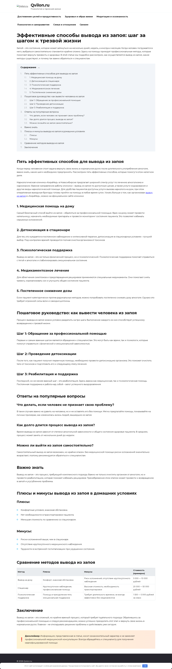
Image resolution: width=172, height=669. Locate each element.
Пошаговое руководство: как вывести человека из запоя (54, 96)
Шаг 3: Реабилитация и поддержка (47, 108)
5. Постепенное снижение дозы (45, 92)
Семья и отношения (64, 24)
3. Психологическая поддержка (45, 85)
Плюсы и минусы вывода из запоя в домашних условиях (54, 131)
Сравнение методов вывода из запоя (44, 143)
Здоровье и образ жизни (79, 16)
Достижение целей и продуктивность (39, 16)
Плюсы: (33, 135)
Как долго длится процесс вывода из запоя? (51, 119)
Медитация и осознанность (112, 16)
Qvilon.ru (40, 5)
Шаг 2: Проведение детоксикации (46, 104)
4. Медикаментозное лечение (45, 88)
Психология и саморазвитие (33, 24)
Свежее (84, 24)
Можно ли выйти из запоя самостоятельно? (51, 123)
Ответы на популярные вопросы (41, 112)
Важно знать (31, 127)
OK (145, 666)
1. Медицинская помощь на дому (46, 77)
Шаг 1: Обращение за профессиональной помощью (55, 100)
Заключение (31, 147)
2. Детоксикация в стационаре (44, 81)
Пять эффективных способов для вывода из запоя (51, 73)
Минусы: (34, 139)
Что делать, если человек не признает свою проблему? (57, 115)
